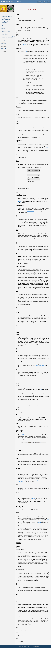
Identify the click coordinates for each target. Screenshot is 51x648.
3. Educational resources (5, 19)
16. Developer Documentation (6, 39)
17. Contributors (4, 40)
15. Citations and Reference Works (7, 37)
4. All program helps (4, 21)
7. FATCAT (2, 25)
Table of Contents (5, 15)
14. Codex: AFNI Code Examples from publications (8, 36)
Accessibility (14, 646)
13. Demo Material (4, 34)
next (44, 1)
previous (39, 1)
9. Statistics (3, 28)
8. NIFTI (2, 27)
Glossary (18, 1)
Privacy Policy (19, 646)
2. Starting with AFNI (4, 18)
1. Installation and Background (6, 16)
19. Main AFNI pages (4, 43)
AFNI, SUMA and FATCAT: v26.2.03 (7, 1)
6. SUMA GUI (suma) (4, 24)
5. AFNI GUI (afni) (4, 22)
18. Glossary (3, 42)
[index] (7, 9)
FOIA (22, 646)
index (49, 1)
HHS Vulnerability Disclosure (28, 646)
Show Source (3, 48)
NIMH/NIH (37, 646)
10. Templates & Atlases (5, 30)
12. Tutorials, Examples (5, 33)
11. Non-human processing (5, 31)
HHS (34, 646)
